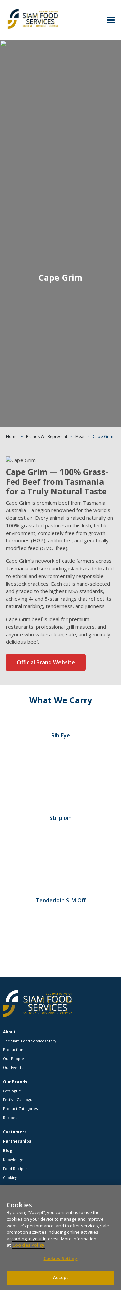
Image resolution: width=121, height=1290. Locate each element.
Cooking (10, 1177)
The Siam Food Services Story (29, 1040)
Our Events (13, 1067)
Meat (80, 436)
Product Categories (20, 1108)
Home (12, 436)
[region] (60, 1237)
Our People (13, 1058)
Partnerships (17, 1141)
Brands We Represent (46, 436)
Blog (7, 1150)
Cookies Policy (28, 1245)
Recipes (10, 1117)
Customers (15, 1132)
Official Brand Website (46, 662)
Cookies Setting (61, 1258)
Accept (60, 1277)
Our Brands (15, 1082)
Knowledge (13, 1159)
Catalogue (12, 1090)
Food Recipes (15, 1168)
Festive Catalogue (19, 1099)
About (9, 1032)
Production (13, 1049)
